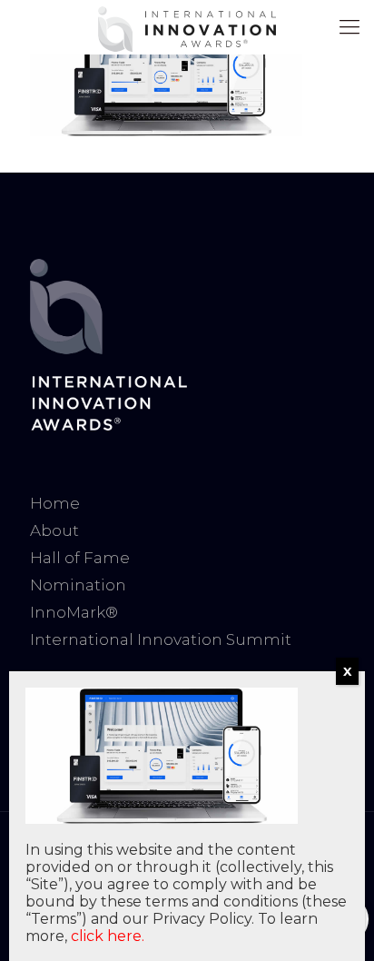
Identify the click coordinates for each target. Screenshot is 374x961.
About (54, 530)
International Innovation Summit (160, 639)
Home (55, 503)
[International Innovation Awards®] (187, 27)
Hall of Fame (80, 558)
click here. (107, 936)
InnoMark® (74, 612)
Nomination (78, 585)
